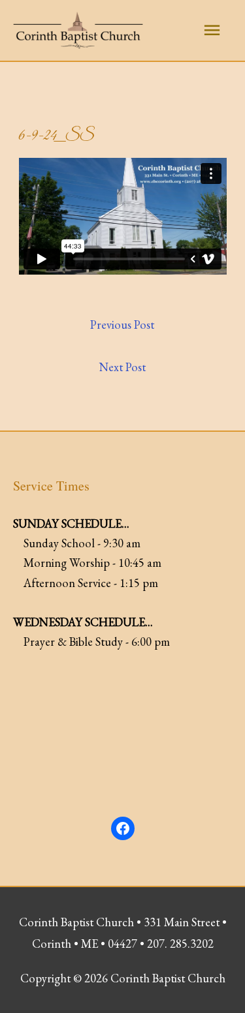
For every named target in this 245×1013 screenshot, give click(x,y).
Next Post (122, 366)
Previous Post (122, 324)
